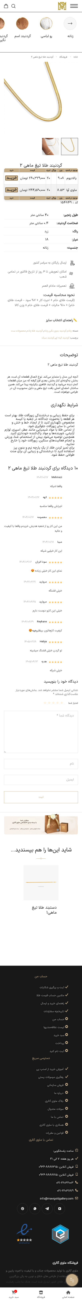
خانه (76, 57)
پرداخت (59, 1043)
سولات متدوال (56, 1109)
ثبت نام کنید (57, 1051)
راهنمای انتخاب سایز (59, 320)
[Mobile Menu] (74, 6)
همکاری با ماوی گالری (52, 1125)
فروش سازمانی (56, 1085)
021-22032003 (65, 1183)
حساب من (58, 1019)
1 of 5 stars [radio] (62, 702)
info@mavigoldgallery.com (57, 1199)
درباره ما (59, 1093)
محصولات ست (18, 331)
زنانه (69, 331)
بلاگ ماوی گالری (55, 1101)
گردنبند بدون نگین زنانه (55, 331)
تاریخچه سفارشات (54, 1011)
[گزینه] (66, 1019)
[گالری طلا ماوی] (62, 6)
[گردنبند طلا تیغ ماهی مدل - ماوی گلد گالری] (50, 146)
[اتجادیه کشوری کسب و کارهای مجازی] (60, 1234)
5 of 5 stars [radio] (45, 702)
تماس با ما (58, 1117)
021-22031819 (66, 1191)
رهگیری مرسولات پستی (51, 1077)
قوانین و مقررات (55, 1133)
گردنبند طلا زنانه (35, 331)
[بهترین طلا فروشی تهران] (24, 1234)
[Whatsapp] (35, 1209)
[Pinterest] (22, 1209)
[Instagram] (59, 1209)
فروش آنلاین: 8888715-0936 (57, 1175)
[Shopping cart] (6, 7)
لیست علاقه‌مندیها (54, 1027)
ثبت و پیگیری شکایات (52, 987)
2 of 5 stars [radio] (58, 702)
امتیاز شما (73, 703)
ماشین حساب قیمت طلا (50, 995)
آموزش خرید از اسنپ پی (50, 1069)
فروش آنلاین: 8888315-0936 (57, 1167)
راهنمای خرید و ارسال (53, 1003)
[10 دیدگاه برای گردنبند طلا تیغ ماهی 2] (12, 181)
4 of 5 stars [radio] (50, 702)
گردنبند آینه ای (62, 338)
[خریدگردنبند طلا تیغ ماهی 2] (69, 146)
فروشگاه (63, 57)
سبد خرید (59, 1035)
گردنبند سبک (48, 338)
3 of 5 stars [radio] (54, 702)
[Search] (13, 6)
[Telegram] (47, 1209)
